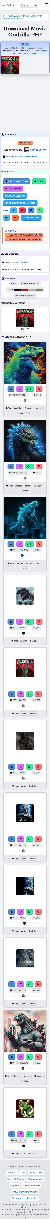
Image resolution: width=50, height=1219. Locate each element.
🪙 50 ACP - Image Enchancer (23, 239)
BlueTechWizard (33, 555)
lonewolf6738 (33, 633)
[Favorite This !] (19, 621)
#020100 (17, 290)
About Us (12, 1172)
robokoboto (33, 400)
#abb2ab (32, 290)
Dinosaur (29, 408)
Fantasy (38, 486)
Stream (16, 269)
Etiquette (14, 1185)
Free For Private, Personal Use (21, 156)
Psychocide (33, 923)
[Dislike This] (39, 621)
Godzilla (25, 262)
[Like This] (29, 694)
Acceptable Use (35, 1179)
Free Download (18, 181)
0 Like (40, 181)
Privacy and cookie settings (25, 1198)
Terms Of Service (15, 1179)
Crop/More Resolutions (20, 203)
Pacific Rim (36, 269)
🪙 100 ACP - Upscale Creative (24, 235)
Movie (23, 713)
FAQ (23, 1172)
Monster (39, 408)
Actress (25, 269)
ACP (10, 231)
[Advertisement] (25, 102)
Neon (38, 563)
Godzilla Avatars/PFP (13, 18)
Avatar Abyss (14, 16)
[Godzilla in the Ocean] (25, 596)
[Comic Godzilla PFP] (25, 1108)
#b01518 (24, 290)
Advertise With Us (31, 1185)
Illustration (25, 491)
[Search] (36, 5)
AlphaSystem (38, 149)
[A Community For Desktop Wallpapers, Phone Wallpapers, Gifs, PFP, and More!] (4, 16)
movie (15, 262)
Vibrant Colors (25, 413)
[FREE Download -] (11, 621)
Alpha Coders (7, 5)
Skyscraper (39, 1076)
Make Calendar (15, 196)
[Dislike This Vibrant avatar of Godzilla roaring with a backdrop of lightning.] (39, 389)
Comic (23, 1154)
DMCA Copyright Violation (25, 1192)
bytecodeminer (33, 1068)
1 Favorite (14, 188)
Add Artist (25, 143)
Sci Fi (25, 568)
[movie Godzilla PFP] (25, 668)
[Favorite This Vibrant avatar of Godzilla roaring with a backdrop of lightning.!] (19, 389)
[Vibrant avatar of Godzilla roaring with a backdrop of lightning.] (25, 363)
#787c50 (39, 290)
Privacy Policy (35, 1172)
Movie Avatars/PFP (32, 16)
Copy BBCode (31, 217)
